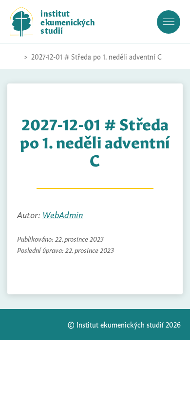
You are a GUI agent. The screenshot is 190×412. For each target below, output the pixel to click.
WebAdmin (62, 214)
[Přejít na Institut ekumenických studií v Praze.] (14, 57)
